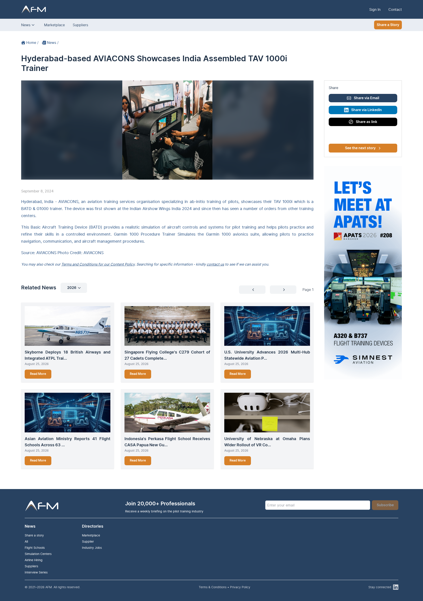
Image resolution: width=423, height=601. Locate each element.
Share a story (34, 535)
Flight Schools (35, 547)
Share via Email (366, 98)
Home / (32, 42)
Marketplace (54, 25)
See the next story (360, 148)
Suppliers (80, 25)
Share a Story (388, 25)
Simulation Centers (38, 554)
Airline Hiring (34, 560)
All (26, 541)
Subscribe (385, 505)
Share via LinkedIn (366, 110)
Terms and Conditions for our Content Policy (98, 264)
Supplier (88, 541)
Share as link (366, 122)
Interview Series (36, 572)
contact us (215, 264)
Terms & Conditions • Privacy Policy (224, 587)
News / (53, 42)
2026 (71, 288)
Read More (38, 374)
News (25, 25)
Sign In (374, 9)
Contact (395, 9)
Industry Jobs (92, 547)
